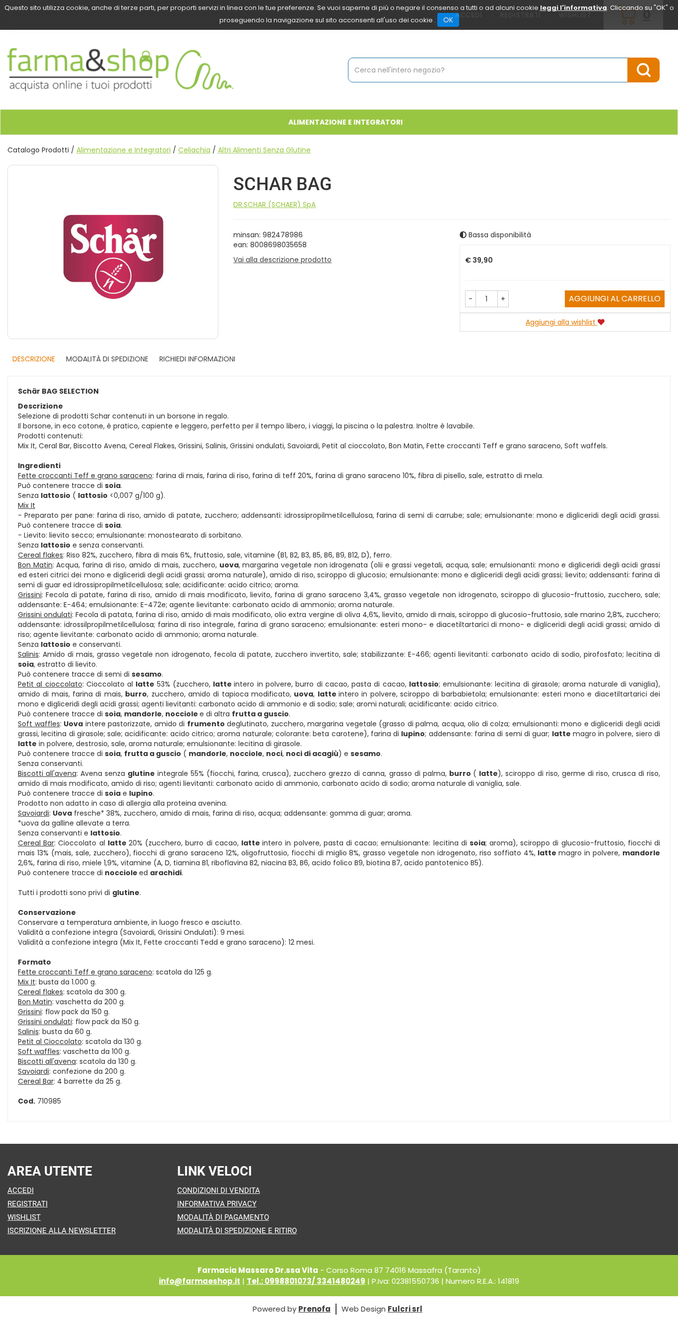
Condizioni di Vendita (218, 1190)
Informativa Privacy (217, 1203)
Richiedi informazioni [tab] (197, 359)
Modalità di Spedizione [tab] (107, 359)
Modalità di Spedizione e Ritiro (237, 1230)
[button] (470, 298)
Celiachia (194, 150)
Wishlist (24, 1217)
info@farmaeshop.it (199, 1281)
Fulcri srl (405, 1309)
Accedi (20, 1190)
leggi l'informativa (573, 7)
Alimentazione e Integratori (123, 150)
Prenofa (314, 1309)
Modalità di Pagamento (223, 1217)
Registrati (27, 1203)
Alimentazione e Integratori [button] (345, 122)
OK (448, 20)
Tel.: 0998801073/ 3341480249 (306, 1281)
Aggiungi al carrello (615, 298)
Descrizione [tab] (33, 359)
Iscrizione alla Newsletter (61, 1230)
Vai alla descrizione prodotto (282, 260)
